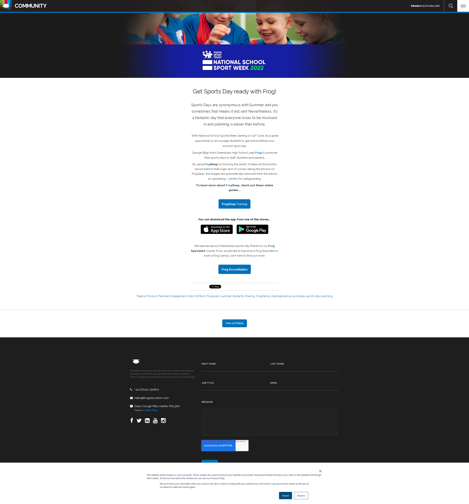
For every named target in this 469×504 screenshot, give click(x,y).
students (238, 296)
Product (151, 296)
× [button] (319, 469)
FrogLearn (213, 296)
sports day (313, 296)
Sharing (250, 296)
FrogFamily (263, 296)
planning (327, 296)
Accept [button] (285, 495)
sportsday (298, 296)
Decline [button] (301, 495)
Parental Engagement (172, 296)
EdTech (200, 296)
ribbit (191, 296)
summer (226, 296)
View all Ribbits (235, 323)
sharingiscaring (281, 296)
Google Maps (150, 410)
